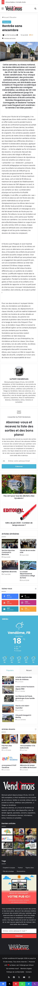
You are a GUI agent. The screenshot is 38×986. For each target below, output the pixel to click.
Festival (20, 867)
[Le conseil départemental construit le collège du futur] (28, 565)
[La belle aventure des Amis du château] (8, 680)
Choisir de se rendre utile (27, 551)
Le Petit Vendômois (10, 35)
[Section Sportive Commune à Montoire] (10, 543)
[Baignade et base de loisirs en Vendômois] (7, 831)
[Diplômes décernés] (10, 565)
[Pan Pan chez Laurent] (10, 739)
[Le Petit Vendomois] (13, 8)
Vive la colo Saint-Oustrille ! (22, 707)
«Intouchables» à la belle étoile (15, 2)
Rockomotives (21, 871)
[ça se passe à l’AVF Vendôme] (10, 758)
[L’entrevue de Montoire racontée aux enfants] (19, 846)
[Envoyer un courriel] (17, 35)
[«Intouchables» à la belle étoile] (28, 739)
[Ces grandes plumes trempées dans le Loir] (7, 853)
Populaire (10, 670)
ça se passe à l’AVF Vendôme (9, 766)
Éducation (13, 17)
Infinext (31, 965)
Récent (29, 670)
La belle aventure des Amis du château (23, 678)
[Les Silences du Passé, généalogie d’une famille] (8, 699)
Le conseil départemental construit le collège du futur (27, 575)
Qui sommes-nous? (12, 968)
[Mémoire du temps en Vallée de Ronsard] (28, 758)
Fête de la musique (8, 871)
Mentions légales (26, 968)
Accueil (6, 17)
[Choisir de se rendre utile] (28, 543)
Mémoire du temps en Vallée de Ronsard (28, 766)
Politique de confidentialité (15, 972)
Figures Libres (30, 867)
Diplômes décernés (9, 572)
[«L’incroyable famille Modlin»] (30, 846)
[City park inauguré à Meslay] (8, 718)
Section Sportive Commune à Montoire (8, 552)
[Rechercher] (35, 9)
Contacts (29, 972)
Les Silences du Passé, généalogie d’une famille (25, 697)
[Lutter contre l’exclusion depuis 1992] (8, 690)
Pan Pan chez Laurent (7, 747)
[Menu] (3, 9)
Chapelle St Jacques (9, 867)
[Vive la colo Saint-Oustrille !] (8, 709)
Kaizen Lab (15, 965)
